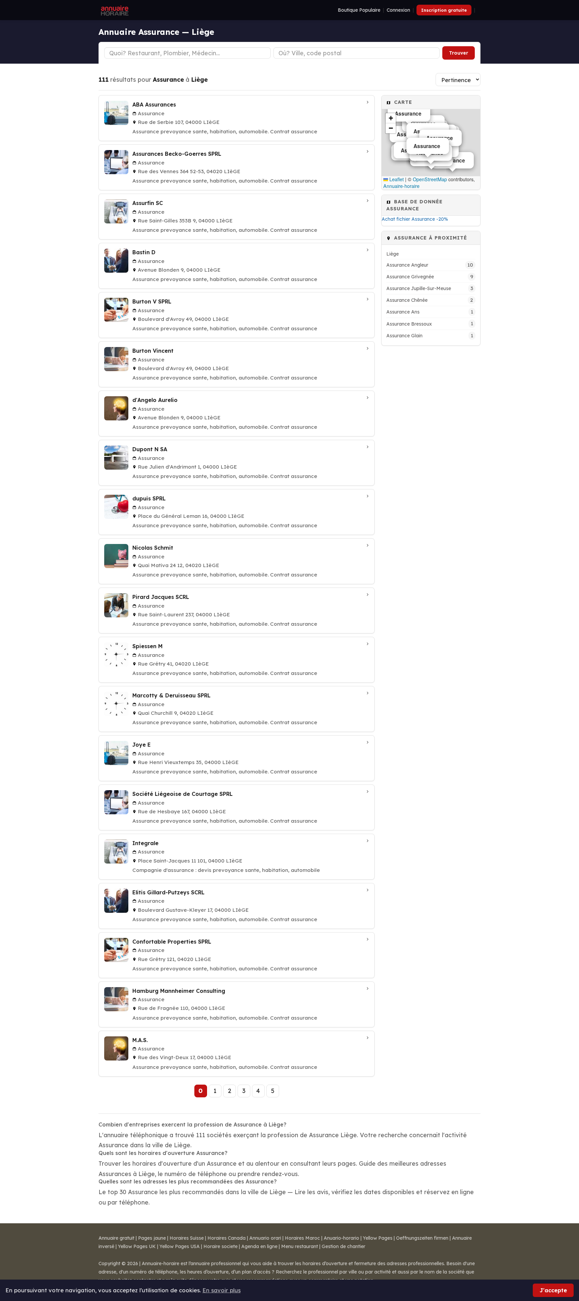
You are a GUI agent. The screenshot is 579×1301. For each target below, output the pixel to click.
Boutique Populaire (359, 10)
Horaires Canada (226, 1238)
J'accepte (553, 1290)
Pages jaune (152, 1238)
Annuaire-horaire (401, 186)
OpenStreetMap (430, 179)
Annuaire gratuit (116, 1238)
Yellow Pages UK (137, 1246)
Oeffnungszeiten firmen (422, 1238)
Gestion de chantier (343, 1246)
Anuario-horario (341, 1238)
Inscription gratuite (444, 10)
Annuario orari (265, 1238)
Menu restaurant (299, 1246)
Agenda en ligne (259, 1246)
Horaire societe (220, 1246)
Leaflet (396, 179)
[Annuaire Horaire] (114, 10)
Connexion (398, 10)
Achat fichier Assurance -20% (415, 219)
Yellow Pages (377, 1238)
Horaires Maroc (302, 1238)
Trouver (458, 53)
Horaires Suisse (187, 1238)
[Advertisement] (430, 450)
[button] (391, 118)
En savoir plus (221, 1290)
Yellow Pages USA (179, 1246)
